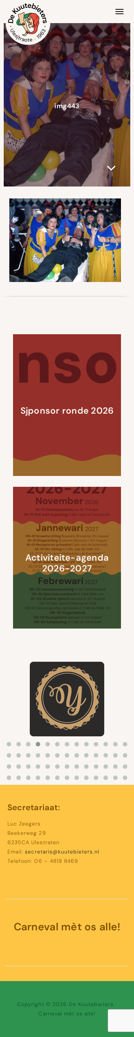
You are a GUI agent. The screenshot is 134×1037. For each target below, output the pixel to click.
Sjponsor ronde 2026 (67, 410)
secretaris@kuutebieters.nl (62, 851)
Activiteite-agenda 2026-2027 (67, 563)
